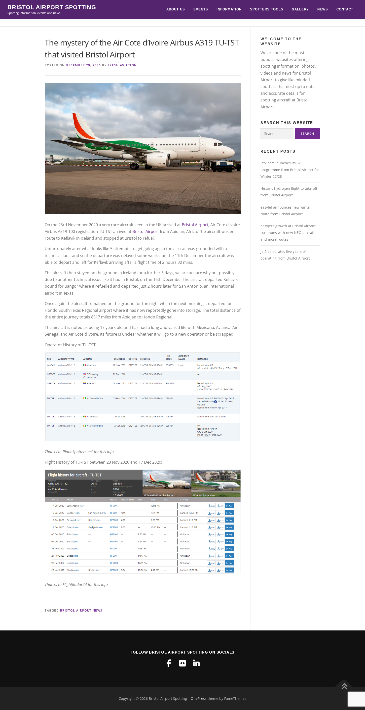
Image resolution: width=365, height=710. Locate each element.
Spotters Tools (266, 9)
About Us (175, 9)
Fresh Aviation (122, 65)
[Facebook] (168, 663)
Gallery (300, 9)
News (322, 9)
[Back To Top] (344, 687)
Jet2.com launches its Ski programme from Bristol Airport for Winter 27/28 (289, 170)
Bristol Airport (195, 224)
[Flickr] (182, 663)
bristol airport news (81, 610)
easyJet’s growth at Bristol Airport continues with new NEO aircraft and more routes (288, 232)
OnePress (199, 698)
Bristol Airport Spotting (51, 7)
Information (229, 9)
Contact (344, 9)
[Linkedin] (196, 663)
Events (200, 9)
